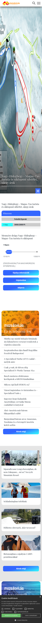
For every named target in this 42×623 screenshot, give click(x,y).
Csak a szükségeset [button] (31, 615)
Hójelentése (21, 280)
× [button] (40, 597)
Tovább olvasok (17, 605)
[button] (21, 620)
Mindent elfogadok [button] (11, 615)
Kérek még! (21, 431)
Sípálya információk (21, 273)
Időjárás (21, 288)
